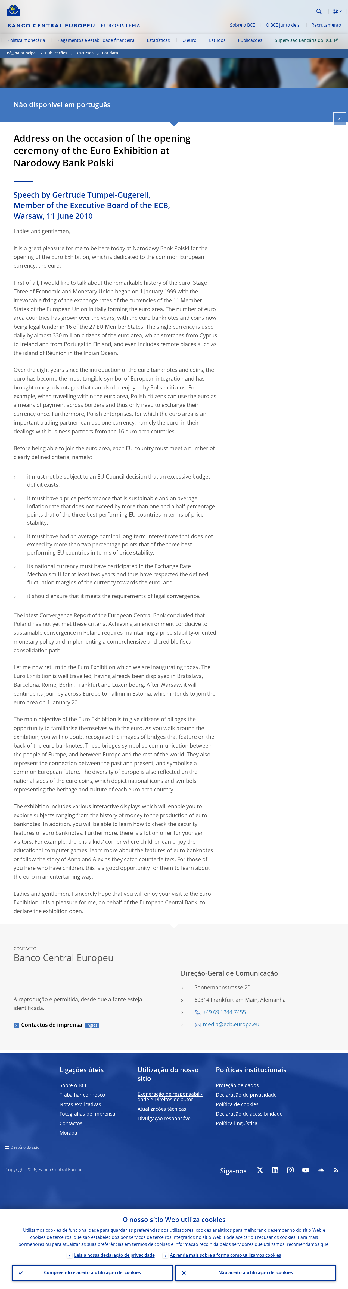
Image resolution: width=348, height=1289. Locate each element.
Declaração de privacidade (246, 1095)
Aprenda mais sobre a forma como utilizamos (225, 1255)
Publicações (250, 41)
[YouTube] (305, 1170)
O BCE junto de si (283, 25)
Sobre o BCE (242, 25)
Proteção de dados (237, 1085)
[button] (328, 11)
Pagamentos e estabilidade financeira (96, 41)
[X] (259, 1170)
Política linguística (236, 1123)
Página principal (22, 53)
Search (319, 11)
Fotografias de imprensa (87, 1114)
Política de (237, 1104)
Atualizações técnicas (162, 1109)
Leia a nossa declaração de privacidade (114, 1255)
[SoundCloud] (320, 1170)
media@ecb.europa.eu (231, 1025)
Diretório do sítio (25, 1147)
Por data (110, 53)
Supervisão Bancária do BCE (303, 41)
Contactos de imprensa (51, 1025)
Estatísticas (158, 41)
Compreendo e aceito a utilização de (92, 1273)
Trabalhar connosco (82, 1095)
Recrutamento (326, 25)
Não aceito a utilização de (255, 1273)
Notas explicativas (80, 1104)
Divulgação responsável (165, 1118)
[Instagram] (290, 1170)
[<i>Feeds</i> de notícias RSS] (336, 1170)
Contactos (71, 1123)
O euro (189, 41)
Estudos (217, 41)
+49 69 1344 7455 (224, 1012)
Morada (68, 1133)
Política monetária (26, 41)
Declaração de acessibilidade (249, 1114)
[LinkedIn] (275, 1170)
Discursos (85, 53)
